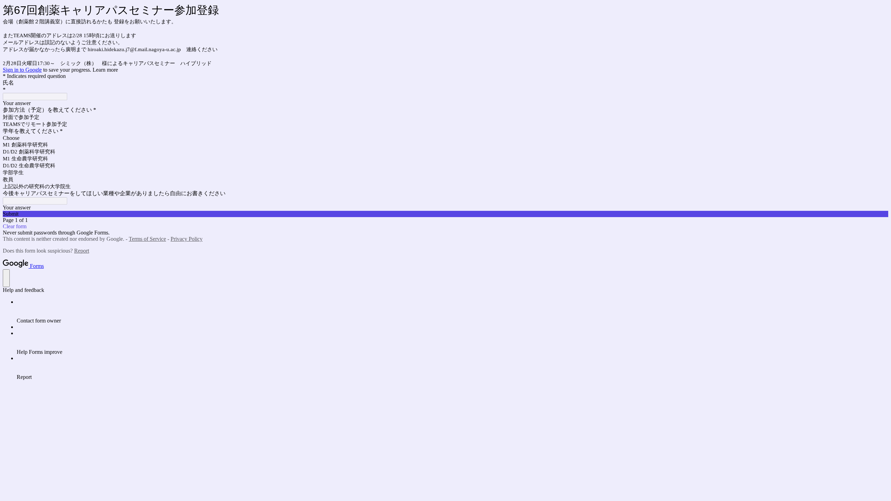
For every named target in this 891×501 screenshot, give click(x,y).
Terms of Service (147, 239)
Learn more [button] (105, 70)
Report (81, 251)
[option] (445, 138)
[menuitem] (452, 311)
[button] (445, 214)
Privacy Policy (187, 239)
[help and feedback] (6, 278)
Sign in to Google (22, 70)
